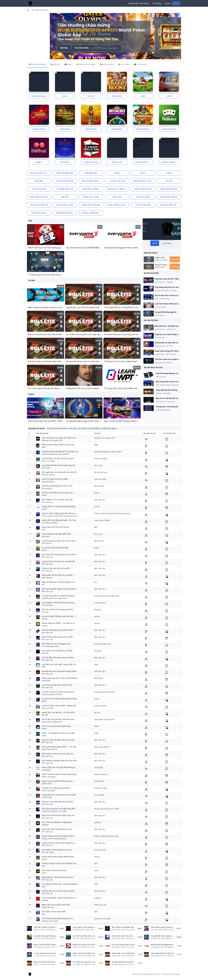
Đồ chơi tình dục (48, 474)
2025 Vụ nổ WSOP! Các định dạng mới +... (58, 493)
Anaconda (65, 129)
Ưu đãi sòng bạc (39, 189)
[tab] (37, 64)
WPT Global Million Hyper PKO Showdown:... (59, 589)
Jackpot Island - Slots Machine (170, 162)
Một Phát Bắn (171, 329)
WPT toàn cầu (47, 502)
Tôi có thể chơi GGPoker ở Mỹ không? (57, 822)
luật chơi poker (48, 481)
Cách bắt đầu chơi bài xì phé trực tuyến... (58, 458)
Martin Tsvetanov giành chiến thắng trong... (59, 774)
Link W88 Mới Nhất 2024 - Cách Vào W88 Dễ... (60, 884)
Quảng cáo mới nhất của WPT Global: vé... (59, 843)
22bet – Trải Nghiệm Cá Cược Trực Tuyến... (59, 733)
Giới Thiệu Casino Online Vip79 (54, 870)
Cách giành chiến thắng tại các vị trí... (57, 850)
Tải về (176, 3)
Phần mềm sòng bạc (91, 205)
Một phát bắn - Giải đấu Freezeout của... (58, 877)
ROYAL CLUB (117, 162)
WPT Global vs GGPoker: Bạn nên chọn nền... (60, 760)
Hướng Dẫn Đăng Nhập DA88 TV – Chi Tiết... (59, 747)
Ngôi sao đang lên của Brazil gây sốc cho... (59, 582)
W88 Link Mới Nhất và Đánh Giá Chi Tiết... (58, 445)
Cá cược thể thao (117, 181)
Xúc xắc (169, 181)
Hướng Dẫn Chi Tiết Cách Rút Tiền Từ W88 (59, 795)
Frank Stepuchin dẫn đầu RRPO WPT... (57, 534)
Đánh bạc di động (91, 189)
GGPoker (45, 825)
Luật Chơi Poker (160, 307)
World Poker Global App (161, 265)
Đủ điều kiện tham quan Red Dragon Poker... (60, 671)
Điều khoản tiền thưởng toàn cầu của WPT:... (60, 554)
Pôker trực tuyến (91, 197)
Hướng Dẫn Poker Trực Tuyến (176, 377)
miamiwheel (117, 129)
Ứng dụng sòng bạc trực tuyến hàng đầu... (59, 808)
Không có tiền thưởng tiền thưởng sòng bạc (59, 516)
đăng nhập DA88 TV (50, 749)
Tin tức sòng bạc (143, 205)
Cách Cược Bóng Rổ (177, 410)
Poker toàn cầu (48, 907)
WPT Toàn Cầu (160, 282)
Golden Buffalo (39, 96)
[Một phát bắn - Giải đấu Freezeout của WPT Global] (148, 327)
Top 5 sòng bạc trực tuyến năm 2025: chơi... (59, 438)
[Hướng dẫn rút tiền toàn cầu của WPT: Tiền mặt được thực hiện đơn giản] (148, 344)
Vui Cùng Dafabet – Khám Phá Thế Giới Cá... (59, 898)
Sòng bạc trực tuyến (39, 173)
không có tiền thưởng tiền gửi (54, 838)
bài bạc (45, 859)
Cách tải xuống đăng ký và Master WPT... (58, 630)
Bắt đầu (41, 50)
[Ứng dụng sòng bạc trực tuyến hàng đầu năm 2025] (148, 288)
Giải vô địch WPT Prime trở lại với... (56, 527)
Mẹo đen (45, 653)
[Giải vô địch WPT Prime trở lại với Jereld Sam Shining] (148, 297)
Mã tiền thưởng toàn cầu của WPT (55, 454)
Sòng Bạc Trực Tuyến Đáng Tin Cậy (178, 338)
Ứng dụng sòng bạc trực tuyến (54, 811)
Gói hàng (157, 3)
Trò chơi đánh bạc (65, 173)
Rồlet (143, 173)
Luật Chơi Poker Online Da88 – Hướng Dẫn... (59, 705)
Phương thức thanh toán (66, 205)
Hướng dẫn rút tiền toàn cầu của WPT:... (58, 575)
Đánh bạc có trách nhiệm (118, 189)
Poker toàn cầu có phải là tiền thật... (56, 905)
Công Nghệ (166, 393)
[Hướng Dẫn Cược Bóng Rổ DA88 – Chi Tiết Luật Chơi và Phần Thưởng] (148, 408)
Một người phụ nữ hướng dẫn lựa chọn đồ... (60, 472)
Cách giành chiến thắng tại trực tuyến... (58, 650)
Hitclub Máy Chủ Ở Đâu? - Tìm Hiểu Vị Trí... (59, 623)
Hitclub (45, 619)
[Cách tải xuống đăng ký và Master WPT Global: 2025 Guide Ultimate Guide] (148, 375)
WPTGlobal (46, 680)
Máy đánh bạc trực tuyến (144, 181)
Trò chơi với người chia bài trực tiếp (66, 181)
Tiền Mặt (177, 346)
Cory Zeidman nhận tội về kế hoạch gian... (59, 602)
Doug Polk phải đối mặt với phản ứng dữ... (59, 465)
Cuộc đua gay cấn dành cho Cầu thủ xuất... (59, 541)
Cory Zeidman (47, 605)
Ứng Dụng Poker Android (163, 363)
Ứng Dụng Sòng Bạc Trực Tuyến (165, 290)
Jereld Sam (175, 299)
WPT (156, 299)
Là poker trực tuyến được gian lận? (56, 788)
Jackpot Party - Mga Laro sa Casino (144, 162)
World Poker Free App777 (160, 268)
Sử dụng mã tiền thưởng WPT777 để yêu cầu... (60, 451)
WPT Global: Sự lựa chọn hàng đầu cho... (58, 753)
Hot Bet (91, 96)
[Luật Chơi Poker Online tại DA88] (148, 305)
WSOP (44, 495)
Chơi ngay (174, 259)
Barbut (39, 162)
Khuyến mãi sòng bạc (169, 197)
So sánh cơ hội (143, 197)
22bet (44, 735)
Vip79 (44, 873)
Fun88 (44, 509)
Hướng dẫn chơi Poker (138, 3)
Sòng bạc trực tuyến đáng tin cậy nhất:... (58, 802)
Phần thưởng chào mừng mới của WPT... (58, 637)
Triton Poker (171, 402)
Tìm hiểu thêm (59, 50)
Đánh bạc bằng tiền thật (170, 205)
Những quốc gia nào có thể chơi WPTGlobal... (60, 678)
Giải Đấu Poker (165, 299)
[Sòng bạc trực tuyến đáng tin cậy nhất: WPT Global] (148, 336)
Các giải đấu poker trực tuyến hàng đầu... (58, 596)
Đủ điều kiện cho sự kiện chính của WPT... (58, 891)
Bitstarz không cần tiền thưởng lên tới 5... (58, 836)
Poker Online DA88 (174, 307)
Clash (169, 96)
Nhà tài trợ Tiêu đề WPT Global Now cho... (59, 815)
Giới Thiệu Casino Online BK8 (53, 911)
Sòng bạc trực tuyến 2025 (52, 440)
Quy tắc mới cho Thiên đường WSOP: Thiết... (60, 699)
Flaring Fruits (39, 129)
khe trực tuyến (47, 852)
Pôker (169, 173)
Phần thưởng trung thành (118, 205)
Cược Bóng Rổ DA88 (163, 410)
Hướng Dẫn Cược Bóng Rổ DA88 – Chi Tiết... (59, 520)
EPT (43, 584)
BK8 (43, 914)
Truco (65, 96)
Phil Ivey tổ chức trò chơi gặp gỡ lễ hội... (58, 609)
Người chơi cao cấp (143, 189)
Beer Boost (117, 96)
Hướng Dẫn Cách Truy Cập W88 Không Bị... (59, 767)
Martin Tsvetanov (49, 777)
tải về (167, 3)
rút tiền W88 (47, 797)
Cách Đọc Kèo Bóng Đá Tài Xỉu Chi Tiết (57, 486)
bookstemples (143, 129)
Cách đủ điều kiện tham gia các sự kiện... (58, 657)
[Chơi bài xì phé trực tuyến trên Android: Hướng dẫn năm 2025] (148, 361)
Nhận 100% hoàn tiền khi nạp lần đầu (161, 258)
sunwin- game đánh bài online (92, 213)
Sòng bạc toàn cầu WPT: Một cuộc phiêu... (59, 740)
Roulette (159, 393)
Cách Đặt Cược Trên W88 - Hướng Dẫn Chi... (59, 664)
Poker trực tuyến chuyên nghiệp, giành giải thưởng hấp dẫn (75, 30)
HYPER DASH (159, 354)
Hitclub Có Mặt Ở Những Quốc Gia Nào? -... (59, 616)
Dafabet (45, 900)
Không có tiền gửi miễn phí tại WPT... (57, 568)
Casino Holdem (91, 162)
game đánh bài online (65, 213)
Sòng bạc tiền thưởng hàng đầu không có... (59, 513)
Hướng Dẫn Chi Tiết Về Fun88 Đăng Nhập (58, 506)
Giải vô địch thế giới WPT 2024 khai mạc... (58, 719)
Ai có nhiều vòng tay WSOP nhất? (55, 547)
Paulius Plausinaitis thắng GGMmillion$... (58, 856)
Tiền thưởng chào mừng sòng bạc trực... (58, 918)
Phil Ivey (45, 612)
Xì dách (117, 173)
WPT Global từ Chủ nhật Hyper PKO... (57, 644)
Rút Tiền (169, 346)
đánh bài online (39, 213)
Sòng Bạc (170, 282)
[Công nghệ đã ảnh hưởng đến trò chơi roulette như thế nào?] (148, 391)
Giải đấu (65, 197)
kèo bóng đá (47, 488)
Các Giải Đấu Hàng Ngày (175, 315)
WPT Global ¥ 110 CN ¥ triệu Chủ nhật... (58, 499)
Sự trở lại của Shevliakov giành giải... (57, 726)
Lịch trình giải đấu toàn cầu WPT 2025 (57, 685)
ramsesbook (91, 129)
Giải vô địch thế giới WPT (52, 722)
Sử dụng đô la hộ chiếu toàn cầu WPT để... (59, 561)
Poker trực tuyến (48, 461)
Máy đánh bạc (91, 173)
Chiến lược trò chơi (39, 197)
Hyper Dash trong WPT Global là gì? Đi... (58, 781)
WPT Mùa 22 (47, 543)
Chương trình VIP (65, 189)
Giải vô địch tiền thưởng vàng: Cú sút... (57, 829)
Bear (143, 96)
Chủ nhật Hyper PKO (50, 646)
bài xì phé (46, 468)
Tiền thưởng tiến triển (92, 181)
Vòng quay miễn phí (39, 205)
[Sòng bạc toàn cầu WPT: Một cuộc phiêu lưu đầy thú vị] (148, 280)
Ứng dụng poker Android (52, 694)
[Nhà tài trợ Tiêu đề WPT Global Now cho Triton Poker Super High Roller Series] (148, 400)
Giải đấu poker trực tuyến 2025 (54, 598)
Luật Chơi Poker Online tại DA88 (55, 479)
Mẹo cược (117, 197)
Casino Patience (169, 129)
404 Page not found (40, 10)
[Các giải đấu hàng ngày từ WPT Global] (148, 313)
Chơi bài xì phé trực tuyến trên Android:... (58, 692)
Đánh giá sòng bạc (169, 189)
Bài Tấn (45, 715)
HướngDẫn (46, 770)
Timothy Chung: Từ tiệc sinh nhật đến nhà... (59, 863)
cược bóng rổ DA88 (49, 523)
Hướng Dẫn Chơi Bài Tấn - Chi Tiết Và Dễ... (59, 712)
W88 (43, 447)
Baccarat (65, 162)
